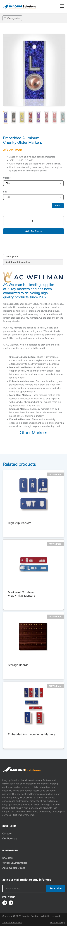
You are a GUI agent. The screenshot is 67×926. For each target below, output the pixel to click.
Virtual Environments (14, 862)
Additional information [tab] (17, 262)
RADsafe (7, 857)
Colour (6, 177)
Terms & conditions (12, 922)
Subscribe (55, 888)
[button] (34, 70)
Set (5, 191)
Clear (57, 205)
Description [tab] (11, 256)
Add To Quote (33, 231)
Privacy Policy (57, 922)
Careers (7, 833)
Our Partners (9, 838)
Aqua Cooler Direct (13, 867)
